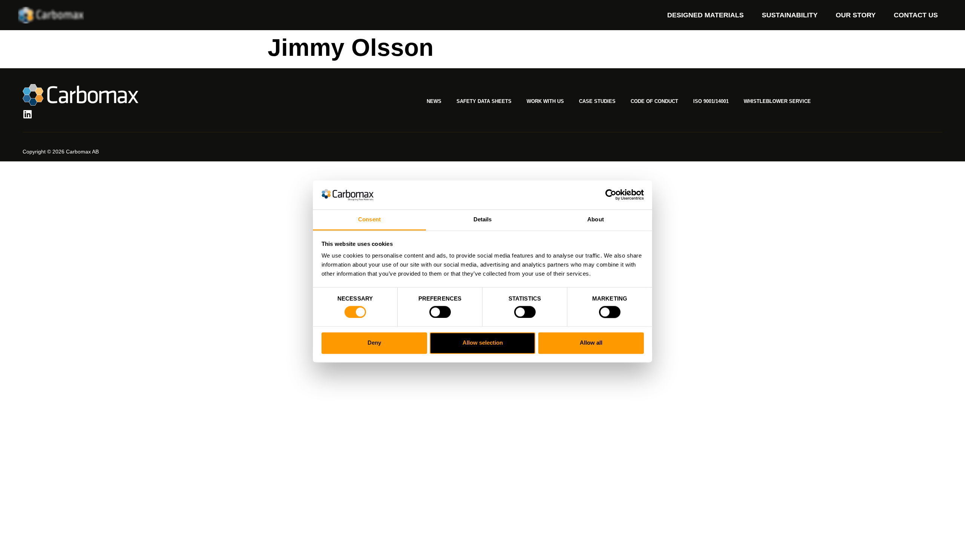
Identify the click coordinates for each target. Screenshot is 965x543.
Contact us (916, 15)
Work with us (545, 101)
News (434, 101)
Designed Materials (705, 15)
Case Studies (597, 101)
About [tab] (595, 219)
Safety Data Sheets (484, 101)
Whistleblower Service (777, 101)
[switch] (440, 312)
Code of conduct (654, 101)
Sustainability (790, 15)
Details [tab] (482, 219)
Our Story (856, 15)
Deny (374, 343)
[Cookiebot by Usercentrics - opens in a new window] (611, 195)
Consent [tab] (369, 219)
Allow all (591, 343)
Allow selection (483, 343)
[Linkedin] (27, 114)
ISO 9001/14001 (711, 101)
